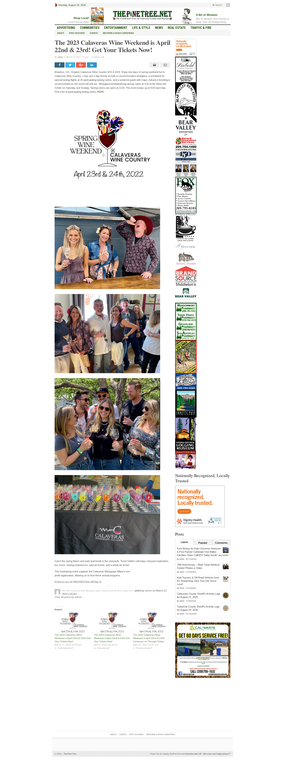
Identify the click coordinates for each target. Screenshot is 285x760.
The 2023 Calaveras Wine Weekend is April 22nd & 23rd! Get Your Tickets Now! (73, 638)
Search (218, 5)
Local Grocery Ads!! (78, 22)
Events (94, 33)
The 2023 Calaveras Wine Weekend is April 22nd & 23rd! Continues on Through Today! (149, 638)
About (60, 33)
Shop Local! (81, 18)
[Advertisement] (203, 705)
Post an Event (77, 33)
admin (60, 56)
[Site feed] (228, 5)
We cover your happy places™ (217, 754)
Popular (202, 542)
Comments (221, 542)
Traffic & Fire (200, 28)
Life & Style (141, 28)
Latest (184, 542)
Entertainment (115, 28)
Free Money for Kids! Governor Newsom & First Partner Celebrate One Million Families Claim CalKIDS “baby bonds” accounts (202, 552)
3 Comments (191, 588)
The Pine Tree (69, 754)
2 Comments (191, 572)
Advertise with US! (193, 754)
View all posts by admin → (70, 597)
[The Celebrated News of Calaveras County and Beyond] (142, 15)
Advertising (66, 28)
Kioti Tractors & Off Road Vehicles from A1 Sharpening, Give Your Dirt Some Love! (198, 581)
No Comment (191, 559)
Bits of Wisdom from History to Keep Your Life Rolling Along (212, 20)
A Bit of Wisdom (206, 14)
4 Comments (191, 601)
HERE (100, 91)
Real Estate (177, 28)
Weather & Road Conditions (118, 33)
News (159, 28)
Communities (89, 28)
